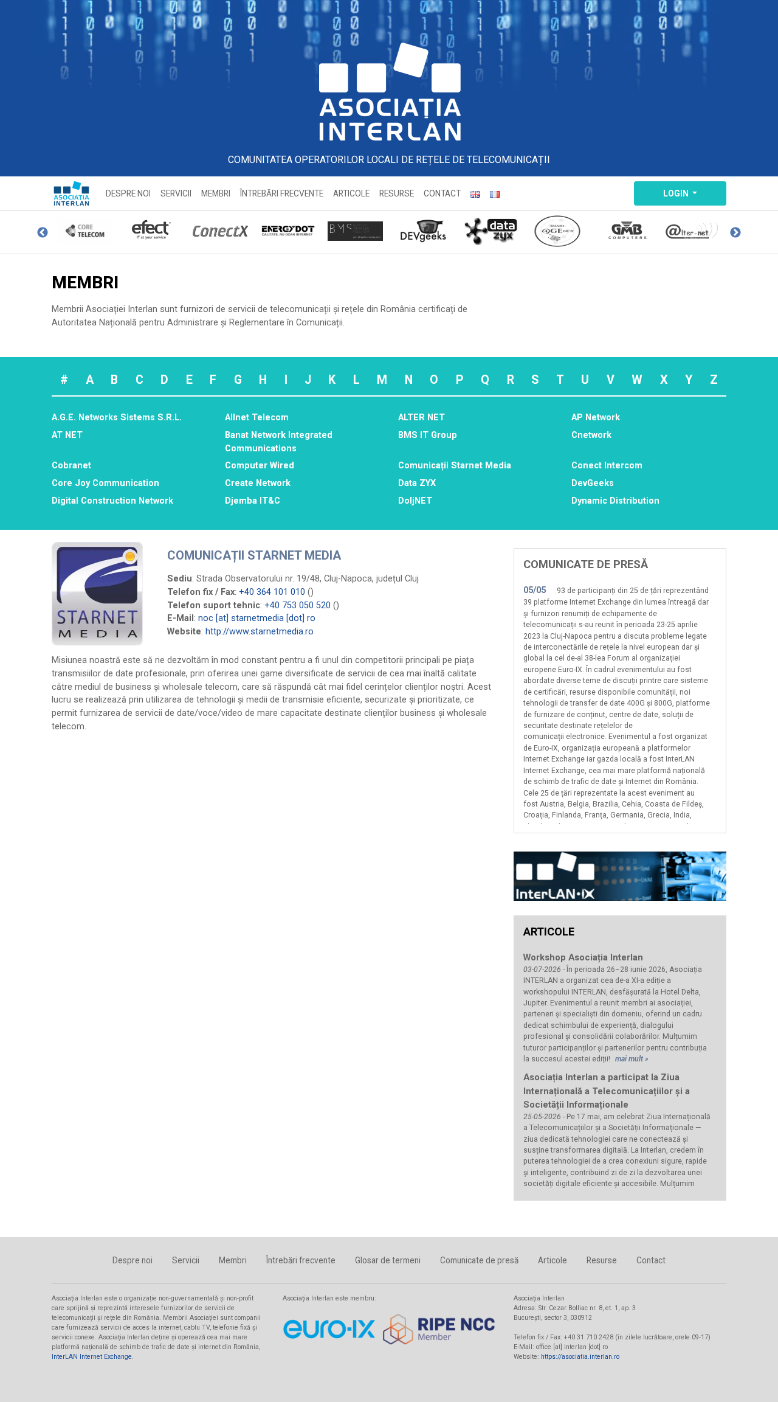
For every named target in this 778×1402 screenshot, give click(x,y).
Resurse (396, 193)
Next (735, 233)
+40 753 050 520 (297, 605)
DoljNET (415, 501)
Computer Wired (259, 465)
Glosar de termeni (388, 1260)
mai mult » (632, 1059)
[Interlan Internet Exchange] (620, 876)
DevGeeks (592, 483)
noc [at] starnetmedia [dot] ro (256, 618)
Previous (42, 233)
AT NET (67, 435)
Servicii (175, 193)
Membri (215, 193)
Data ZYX (417, 483)
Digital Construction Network (112, 501)
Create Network (258, 483)
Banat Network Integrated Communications (278, 442)
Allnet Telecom (257, 417)
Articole (351, 193)
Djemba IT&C (252, 501)
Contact (442, 193)
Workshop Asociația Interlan (583, 957)
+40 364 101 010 (272, 592)
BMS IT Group (427, 435)
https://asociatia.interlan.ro (580, 1357)
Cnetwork (591, 435)
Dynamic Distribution (615, 501)
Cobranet (71, 465)
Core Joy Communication (105, 483)
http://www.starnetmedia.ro (259, 631)
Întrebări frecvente (281, 193)
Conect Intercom (606, 465)
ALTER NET (421, 417)
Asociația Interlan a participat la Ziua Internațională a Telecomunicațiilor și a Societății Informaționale (606, 1090)
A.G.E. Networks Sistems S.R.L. (117, 417)
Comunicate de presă (479, 1260)
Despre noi (128, 193)
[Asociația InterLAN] (389, 91)
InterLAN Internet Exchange (92, 1357)
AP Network (595, 417)
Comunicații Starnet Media (454, 465)
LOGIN (676, 193)
